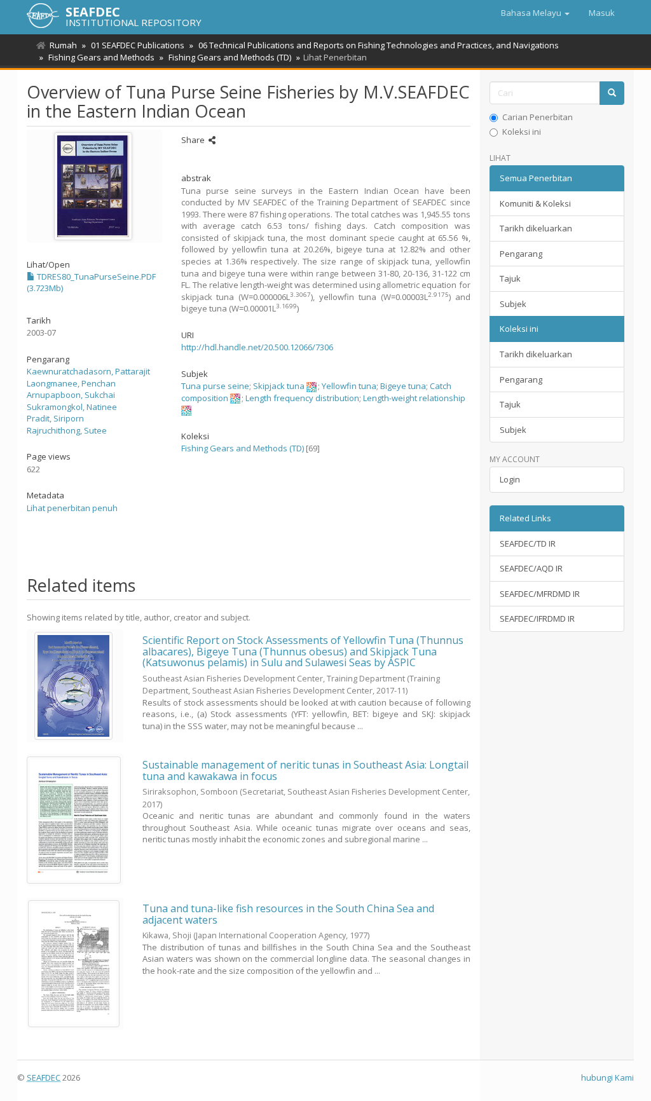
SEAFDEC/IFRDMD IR (537, 618)
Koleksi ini (521, 131)
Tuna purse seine (215, 386)
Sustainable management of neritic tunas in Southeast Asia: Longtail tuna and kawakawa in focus (305, 770)
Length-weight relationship (414, 398)
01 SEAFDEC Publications (137, 45)
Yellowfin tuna (349, 386)
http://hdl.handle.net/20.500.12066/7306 (257, 347)
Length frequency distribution (302, 398)
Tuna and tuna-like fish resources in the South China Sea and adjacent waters (288, 914)
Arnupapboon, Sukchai (71, 394)
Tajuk (510, 278)
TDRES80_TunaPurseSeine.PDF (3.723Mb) (91, 282)
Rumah (63, 45)
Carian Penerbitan (537, 117)
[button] (535, 12)
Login (510, 479)
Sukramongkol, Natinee (72, 407)
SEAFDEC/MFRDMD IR (540, 593)
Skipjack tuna (279, 386)
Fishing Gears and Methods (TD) (229, 57)
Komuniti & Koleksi (535, 203)
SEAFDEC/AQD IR (531, 568)
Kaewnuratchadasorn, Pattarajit (88, 371)
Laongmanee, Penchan (71, 383)
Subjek (513, 304)
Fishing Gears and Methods (101, 57)
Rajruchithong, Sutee (67, 430)
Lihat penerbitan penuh (72, 508)
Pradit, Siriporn (55, 418)
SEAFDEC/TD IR (528, 543)
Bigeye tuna (403, 386)
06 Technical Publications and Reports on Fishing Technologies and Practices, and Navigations (378, 45)
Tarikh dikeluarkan (536, 228)
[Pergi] (612, 93)
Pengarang (521, 253)
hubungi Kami (607, 1077)
